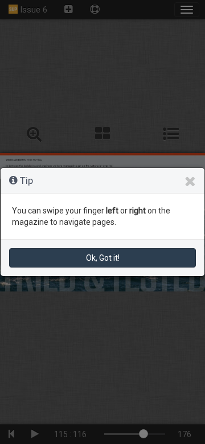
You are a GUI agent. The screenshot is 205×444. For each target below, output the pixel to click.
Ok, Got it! (103, 257)
